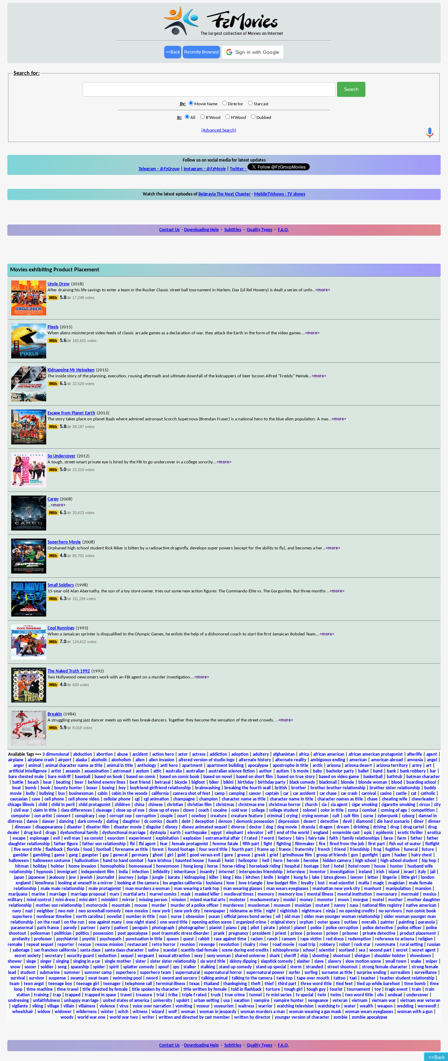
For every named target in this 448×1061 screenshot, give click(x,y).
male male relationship (62, 888)
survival (17, 978)
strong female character (384, 967)
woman (188, 1012)
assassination (96, 771)
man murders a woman (147, 888)
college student (284, 810)
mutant (322, 905)
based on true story (296, 777)
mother (395, 900)
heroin (293, 861)
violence (107, 1006)
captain (272, 793)
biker (214, 782)
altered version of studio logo (206, 760)
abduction (82, 754)
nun (163, 916)
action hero (163, 754)
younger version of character (302, 1017)
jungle (158, 877)
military (15, 900)
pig (243, 928)
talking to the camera (252, 978)
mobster (237, 900)
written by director (252, 1017)
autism (282, 771)
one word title (174, 922)
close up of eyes (164, 810)
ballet (363, 771)
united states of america (126, 1000)
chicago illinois (21, 805)
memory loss (290, 894)
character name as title (244, 799)
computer (20, 816)
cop (102, 816)
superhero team (155, 972)
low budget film (282, 883)
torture (273, 989)
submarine (50, 972)
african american (328, 754)
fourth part (242, 849)
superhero (126, 972)
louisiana (214, 883)
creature (218, 816)
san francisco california (55, 950)
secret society (27, 956)
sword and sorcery (179, 978)
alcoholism (121, 760)
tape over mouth (313, 978)
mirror (128, 900)
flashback (54, 849)
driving (379, 827)
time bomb (415, 984)
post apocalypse (133, 933)
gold (181, 855)
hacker (400, 855)
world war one (91, 1017)
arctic (318, 765)
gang (73, 855)
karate (174, 877)
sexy (198, 956)
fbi (132, 844)
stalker (189, 967)
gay (106, 855)
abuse (122, 754)
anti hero (169, 765)
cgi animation (156, 799)
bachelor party (340, 771)
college (258, 810)
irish (380, 872)
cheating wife (394, 799)
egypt (216, 833)
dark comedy (90, 821)
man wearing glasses (242, 888)
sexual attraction (174, 956)
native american (421, 905)
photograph (163, 928)
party (105, 928)
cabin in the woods (129, 793)
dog (269, 827)
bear (47, 782)
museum (282, 905)
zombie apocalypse (369, 1017)
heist (229, 861)
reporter (65, 944)
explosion (192, 838)
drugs (51, 833)
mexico (429, 894)
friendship (359, 849)
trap (57, 995)
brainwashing (207, 788)
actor (183, 754)
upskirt (183, 1000)
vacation (242, 1000)
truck (215, 995)
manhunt (373, 888)
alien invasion (161, 760)
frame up (266, 849)
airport (64, 760)
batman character (423, 777)
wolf (172, 1012)
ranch (272, 939)
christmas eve (251, 805)
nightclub (289, 911)
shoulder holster (390, 956)
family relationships (360, 838)
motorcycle (96, 905)
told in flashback (246, 989)
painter (387, 922)
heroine (310, 861)
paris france (48, 928)
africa (304, 754)
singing (62, 961)
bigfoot (198, 782)
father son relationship (104, 844)
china (139, 805)
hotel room (359, 866)
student (27, 972)
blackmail (328, 782)
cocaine (220, 810)
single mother (118, 961)
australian (195, 771)
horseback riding (264, 866)
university (162, 1000)
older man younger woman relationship (342, 916)
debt (186, 821)
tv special (304, 995)
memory (266, 894)
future (428, 849)
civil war (21, 810)
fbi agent (147, 844)
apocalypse (258, 765)
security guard (80, 956)
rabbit (204, 939)
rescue (84, 944)
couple (166, 816)
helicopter (248, 861)
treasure (144, 995)
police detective (378, 928)
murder (159, 905)
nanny (339, 905)
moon (343, 900)
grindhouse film (297, 855)
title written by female (205, 989)
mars (114, 894)
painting (406, 922)
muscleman (259, 905)
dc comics (153, 821)
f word (267, 838)
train (416, 989)
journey (126, 877)
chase (372, 799)
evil (56, 838)
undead (395, 995)
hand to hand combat (123, 861)
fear (164, 844)
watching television (295, 1006)
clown (188, 810)
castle (401, 793)
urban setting (206, 1000)
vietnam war (384, 1000)
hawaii (214, 861)
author (265, 771)
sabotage (21, 950)
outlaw (350, 922)
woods (67, 1017)
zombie (341, 1017)
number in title (140, 916)
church (311, 805)
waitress (246, 1006)
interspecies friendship (260, 872)
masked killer (207, 894)
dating (112, 821)
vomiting (183, 1006)
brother (298, 788)
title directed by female (105, 989)
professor (43, 939)
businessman (81, 793)
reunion (187, 944)
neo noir (66, 911)
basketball (373, 777)
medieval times (238, 894)
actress (198, 754)
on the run (74, 922)
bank (391, 771)
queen (173, 939)
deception (204, 821)
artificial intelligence (28, 771)
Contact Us (169, 230)
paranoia (426, 922)
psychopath (110, 939)
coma (353, 810)
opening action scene (212, 922)
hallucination (87, 861)
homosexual (140, 866)
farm (401, 838)
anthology (146, 765)
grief (274, 855)
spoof (163, 967)
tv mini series (279, 995)
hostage (311, 866)
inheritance (185, 872)
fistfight (432, 844)
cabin (102, 793)
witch (123, 1012)
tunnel (255, 995)
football (103, 849)
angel (432, 760)
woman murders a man (262, 1012)
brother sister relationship (395, 788)
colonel (309, 810)
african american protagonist (376, 754)
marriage (57, 894)
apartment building (225, 765)
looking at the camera (138, 883)
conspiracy (84, 816)
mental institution (354, 894)
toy (377, 989)
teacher (368, 978)
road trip (307, 944)
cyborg (408, 816)
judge (143, 877)
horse (212, 866)
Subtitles (232, 230)
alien (140, 760)
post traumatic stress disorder (180, 933)
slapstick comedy (277, 961)
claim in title (45, 810)
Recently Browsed (201, 52)
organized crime (251, 922)
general (120, 855)
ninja (330, 911)
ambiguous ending (327, 760)
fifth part (251, 844)
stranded (314, 967)
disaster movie (128, 827)
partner (88, 928)
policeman (40, 933)
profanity (21, 939)
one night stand (141, 922)
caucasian (19, 799)
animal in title (120, 765)
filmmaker (305, 844)
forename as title (131, 849)
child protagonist (95, 805)
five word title (27, 849)
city (437, 805)
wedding (405, 1006)
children (122, 805)
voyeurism (224, 1006)
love (230, 883)
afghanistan (284, 754)
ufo (380, 995)
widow (43, 1012)
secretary (54, 956)
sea (362, 950)
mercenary (386, 894)
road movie (283, 944)
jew (72, 877)
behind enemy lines (106, 782)
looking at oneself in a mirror (85, 883)
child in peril (63, 805)
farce (388, 838)
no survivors (390, 911)
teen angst (34, 984)
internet (227, 872)
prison (332, 933)
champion (208, 799)
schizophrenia (286, 950)
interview (296, 872)
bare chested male (26, 777)
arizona (334, 765)
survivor (36, 978)
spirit (114, 967)
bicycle (181, 782)
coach (203, 810)
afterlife (414, 754)
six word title (212, 961)
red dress (335, 939)
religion (425, 939)
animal (34, 765)
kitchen (253, 877)
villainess (86, 1006)
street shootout (342, 967)
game (59, 855)
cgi (137, 799)
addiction (218, 754)
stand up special (271, 967)
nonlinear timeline (54, 916)
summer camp (98, 972)
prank (219, 933)
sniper (432, 961)
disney (171, 827)
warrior (265, 1006)
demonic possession (255, 821)
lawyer (356, 877)
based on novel (217, 777)
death (171, 821)
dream (343, 827)
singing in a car (86, 961)
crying (292, 816)
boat (16, 788)
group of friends (331, 855)
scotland (347, 950)
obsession (195, 916)
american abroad (387, 760)
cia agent (339, 805)
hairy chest (421, 855)
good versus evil (205, 855)
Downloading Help (201, 230)
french (324, 849)
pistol (284, 928)
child (42, 805)
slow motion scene (363, 961)
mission (179, 900)
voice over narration (152, 1006)
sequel (127, 956)
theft (255, 984)
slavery (334, 961)
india (123, 872)
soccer (30, 967)
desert (309, 821)
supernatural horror (223, 972)
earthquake (196, 833)
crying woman (315, 816)
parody (70, 928)
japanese (36, 877)
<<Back (173, 52)
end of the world (293, 833)
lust (321, 883)
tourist (336, 989)
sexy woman (219, 956)
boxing (108, 788)
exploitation (167, 838)
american (358, 760)
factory (285, 838)
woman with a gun (415, 1012)
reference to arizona (394, 939)
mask (185, 894)
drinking (361, 827)
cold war (239, 810)
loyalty (307, 883)
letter (373, 877)
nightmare (312, 911)
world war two (124, 1017)
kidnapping (194, 877)
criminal (274, 816)
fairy (300, 838)
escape (19, 838)
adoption (239, 754)
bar (433, 771)
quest (188, 939)
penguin (140, 928)
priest (280, 933)
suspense (57, 978)
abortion (104, 754)
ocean (214, 916)
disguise (153, 827)
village (53, 1006)
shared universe (250, 956)
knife (268, 877)
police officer (409, 928)
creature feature (247, 816)
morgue (360, 900)
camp (220, 793)
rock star (362, 944)
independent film (97, 872)
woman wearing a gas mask (315, 1012)
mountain (121, 905)
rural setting (411, 944)
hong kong (193, 866)
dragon (325, 827)
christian (175, 805)
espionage (39, 838)
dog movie (287, 827)
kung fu (301, 877)
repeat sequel (40, 944)
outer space (328, 922)
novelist (114, 916)
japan (19, 877)
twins (335, 995)
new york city (187, 911)
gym (386, 855)
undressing (18, 1000)
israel (409, 872)
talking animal (214, 978)
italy (422, 872)
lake (316, 877)
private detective (379, 933)
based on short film (254, 777)
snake (416, 961)
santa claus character (124, 950)
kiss (238, 877)
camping (237, 793)
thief (269, 984)
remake (15, 944)
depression (288, 821)
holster (57, 866)
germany (140, 855)
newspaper (214, 911)
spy (176, 967)
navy (16, 911)
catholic (428, 793)
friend (340, 849)
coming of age (394, 810)
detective (329, 821)
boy (122, 788)
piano (231, 928)
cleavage (104, 810)
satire (153, 950)
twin (321, 995)
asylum (142, 771)
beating (63, 782)
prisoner (350, 933)
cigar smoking (364, 805)
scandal (170, 950)
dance (32, 821)
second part (380, 950)
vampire (262, 1000)
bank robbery (413, 771)
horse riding (233, 866)
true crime (235, 995)
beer (79, 782)
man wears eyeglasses (287, 888)
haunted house (189, 861)
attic (157, 771)
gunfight (370, 855)
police (316, 928)
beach (33, 782)
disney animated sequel (204, 827)
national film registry (382, 905)
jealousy (57, 877)
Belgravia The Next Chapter (224, 194)
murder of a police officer (194, 905)
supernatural (187, 972)
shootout (341, 956)
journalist (105, 877)
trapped (72, 995)
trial (160, 995)
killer (214, 877)
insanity (207, 872)
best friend (140, 782)
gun (354, 855)
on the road (48, 922)
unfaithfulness (46, 1000)
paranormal (22, 928)
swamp (77, 978)
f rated (250, 838)
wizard (158, 1012)
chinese (155, 805)
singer (46, 961)
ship (304, 956)
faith (333, 838)
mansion (423, 888)
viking (37, 1006)
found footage (181, 849)
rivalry (249, 944)
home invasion (82, 866)
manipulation (398, 888)
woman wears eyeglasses (369, 1012)
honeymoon (167, 866)
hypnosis (44, 872)
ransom (289, 939)
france (285, 849)
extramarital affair (222, 838)
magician (396, 883)
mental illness (320, 894)
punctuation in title (144, 939)
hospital (292, 866)
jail (432, 872)
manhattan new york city (336, 888)
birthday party (271, 782)
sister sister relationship (173, 961)
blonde (347, 782)
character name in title (291, 799)
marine (38, 894)
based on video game (339, 777)
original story (283, 922)
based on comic (140, 777)
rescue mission (109, 944)
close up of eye (130, 810)
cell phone (54, 799)
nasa (354, 905)
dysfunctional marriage (124, 833)
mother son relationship (59, 905)
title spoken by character (155, 989)
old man (292, 916)
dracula (308, 827)
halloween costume (51, 861)
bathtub (394, 777)
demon (225, 821)
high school (365, 861)
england (320, 833)
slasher (303, 961)
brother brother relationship (337, 788)
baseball (82, 777)
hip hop (429, 861)
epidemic (384, 833)
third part (287, 984)
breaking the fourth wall (247, 788)
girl (170, 855)
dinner (434, 821)
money (306, 900)
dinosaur (23, 827)
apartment (192, 765)
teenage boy (60, 984)
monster (325, 900)
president (261, 933)
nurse (176, 916)
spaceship (80, 967)
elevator (255, 833)
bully (30, 793)
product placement (418, 933)
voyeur (203, 1006)
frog (377, 849)
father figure (66, 844)
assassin (72, 771)
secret (402, 950)
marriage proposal (88, 894)
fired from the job (347, 844)
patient (121, 928)
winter (107, 1012)
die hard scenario (393, 821)
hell (265, 861)
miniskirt (109, 900)
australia (174, 771)
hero (277, 861)
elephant (234, 833)
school (309, 950)
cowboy (198, 816)
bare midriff (59, 777)
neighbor (45, 911)
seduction (107, 956)
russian (433, 944)
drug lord (32, 833)
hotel (339, 866)
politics (82, 933)
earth (175, 833)
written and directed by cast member (194, 1017)
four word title (213, 849)
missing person (153, 900)
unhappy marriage (81, 1000)
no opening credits (356, 911)
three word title (316, 984)
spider (99, 967)
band (378, 771)
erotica (434, 833)
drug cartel (413, 827)
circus (424, 805)
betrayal (162, 782)
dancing (66, 821)
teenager (112, 984)
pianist (215, 928)
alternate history (255, 760)
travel (126, 995)
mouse (140, 905)
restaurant (137, 944)
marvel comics (162, 894)
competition (423, 810)
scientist (327, 950)
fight (268, 844)
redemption (359, 939)
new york (161, 911)
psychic (89, 939)
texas (194, 984)
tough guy (316, 989)
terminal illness (170, 984)
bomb (30, 788)
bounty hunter (68, 788)
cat (413, 793)
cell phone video (83, 799)
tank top (284, 978)
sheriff (290, 956)
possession (103, 933)
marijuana (17, 894)
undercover (417, 995)
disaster (74, 827)
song (62, 967)
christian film (199, 805)
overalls (369, 922)
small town (395, 961)
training (41, 995)
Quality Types (259, 230)
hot (326, 866)
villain (68, 1006)
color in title (332, 810)
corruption (146, 816)
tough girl (293, 989)
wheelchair (22, 1012)
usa (226, 1000)
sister (140, 961)
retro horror (164, 944)
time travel (67, 989)
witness (140, 1012)
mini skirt (88, 900)
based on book (108, 777)
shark (275, 956)
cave (36, 799)
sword (152, 978)
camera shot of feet (191, 793)
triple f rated (194, 995)
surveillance (425, 972)
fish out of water (405, 844)
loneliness (44, 883)
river (263, 944)
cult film (351, 816)
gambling (41, 855)
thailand (211, 984)
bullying (46, 793)
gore (228, 855)
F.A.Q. (283, 230)
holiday (40, 866)
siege (31, 961)
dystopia (158, 833)
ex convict (93, 838)
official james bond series (248, 916)
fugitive (392, 849)
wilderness (86, 1012)
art (429, 765)
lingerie (390, 877)
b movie (301, 771)
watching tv (329, 1006)
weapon (385, 1006)
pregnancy (238, 933)
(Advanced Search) (218, 130)
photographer (191, 928)
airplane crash (41, 760)
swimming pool (127, 978)
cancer (255, 793)
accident (140, 754)
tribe (173, 995)
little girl (409, 877)
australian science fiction (232, 771)
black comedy (302, 782)
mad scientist (341, 883)
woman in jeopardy (218, 1012)
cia (324, 805)
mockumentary (264, 900)
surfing (310, 972)
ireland (365, 872)
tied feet (344, 984)
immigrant (67, 872)
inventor (317, 872)
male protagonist (105, 888)
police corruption (342, 928)
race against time (230, 939)
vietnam (360, 1000)
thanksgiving (235, 984)
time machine (40, 989)
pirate (269, 928)
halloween (19, 861)
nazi (29, 911)
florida (73, 849)
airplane (15, 760)
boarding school (421, 782)
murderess (233, 905)
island (393, 872)
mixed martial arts (207, 900)
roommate (385, 944)
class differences (76, 810)
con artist (43, 816)
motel (378, 900)
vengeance (318, 1000)
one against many (105, 922)
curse (368, 816)
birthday (246, 782)
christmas (225, 805)
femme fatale (225, 844)
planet (300, 928)
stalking (208, 967)
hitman (22, 866)
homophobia (112, 866)
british (281, 788)
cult (336, 816)
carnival (369, 793)
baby (317, 771)
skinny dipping (243, 961)
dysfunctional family (79, 833)
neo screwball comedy (99, 911)
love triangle (250, 883)
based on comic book (179, 777)
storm (296, 967)
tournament (358, 989)
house (380, 866)
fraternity (304, 849)
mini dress (65, 900)
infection (140, 872)
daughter (131, 821)
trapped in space (100, 995)
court (182, 816)
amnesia (415, 760)
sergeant (146, 956)
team (14, 984)
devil (347, 821)
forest (158, 849)
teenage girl (87, 984)
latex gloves (335, 877)
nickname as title (246, 911)
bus (61, 793)
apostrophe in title (290, 765)
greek (259, 855)
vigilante (20, 1006)
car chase (328, 793)
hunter (396, 866)
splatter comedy (138, 967)
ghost (158, 855)
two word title (359, 995)
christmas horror (285, 805)
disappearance (49, 827)
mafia (363, 883)
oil (278, 916)
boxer (92, 788)
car (286, 793)
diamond (364, 821)
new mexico (136, 911)
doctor (255, 827)
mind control (39, 900)
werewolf (427, 1006)
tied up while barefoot (378, 984)
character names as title (340, 799)
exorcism (116, 838)
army (417, 765)
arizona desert (358, 765)
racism (257, 939)
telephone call (138, 984)
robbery (327, 944)
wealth (366, 1006)
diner (419, 821)
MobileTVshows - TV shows (279, 194)
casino (386, 793)
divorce (238, 827)
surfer (294, 972)
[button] (253, 52)
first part (376, 844)
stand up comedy (235, 967)
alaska (81, 760)
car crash (349, 793)
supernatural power (265, 972)
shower (15, 961)
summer (72, 972)
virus (123, 1006)
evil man (72, 838)
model (289, 900)
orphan (306, 922)
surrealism (400, 972)
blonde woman (372, 782)
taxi (353, 978)
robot (344, 944)
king (227, 877)
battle (17, 782)
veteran (340, 1000)
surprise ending (371, 972)
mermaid (410, 894)
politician (62, 933)
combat (369, 810)
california (160, 793)
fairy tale (316, 838)
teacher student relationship (407, 978)
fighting (283, 844)
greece (243, 855)
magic (378, 883)
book (45, 788)
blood (396, 782)
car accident (304, 793)
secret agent (424, 950)
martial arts (134, 894)
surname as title (337, 972)
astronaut (122, 771)
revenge (207, 944)
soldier (47, 967)
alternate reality (290, 760)
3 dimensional (55, 754)
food (87, 849)
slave (319, 961)
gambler (21, 855)
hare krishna (159, 861)
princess (314, 933)
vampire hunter (289, 1000)
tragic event (396, 989)
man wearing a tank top (196, 888)
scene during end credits (245, 950)
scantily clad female (199, 950)
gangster (90, 855)
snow (15, 967)
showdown (420, 956)
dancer (48, 821)
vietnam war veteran (420, 1000)
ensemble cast (346, 833)
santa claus (90, 950)
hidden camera (337, 861)
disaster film (98, 827)
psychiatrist (67, 939)
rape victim (311, 939)
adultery (261, 754)
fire (322, 844)
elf (270, 833)
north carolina (89, 916)
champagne (184, 799)
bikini (228, 782)
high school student (399, 861)
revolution (229, 944)
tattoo (339, 978)
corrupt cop (121, 816)
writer (148, 1017)
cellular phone (117, 799)
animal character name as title (74, 765)
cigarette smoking (398, 805)
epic (368, 833)
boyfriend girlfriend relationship (160, 788)
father (416, 838)
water (350, 1006)
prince (296, 933)
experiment (140, 838)
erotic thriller (410, 833)
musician (303, 905)
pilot (255, 928)
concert (63, 816)
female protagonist (190, 844)
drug (394, 827)
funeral (411, 849)
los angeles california (182, 883)
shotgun (362, 956)
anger (18, 765)
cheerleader (423, 799)
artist (56, 771)
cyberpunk (388, 816)
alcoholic (99, 760)
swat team (98, 978)
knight (283, 877)
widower (63, 1012)
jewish (86, 877)
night (271, 911)
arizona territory (392, 765)
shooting (320, 956)
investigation (342, 872)
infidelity (161, 872)
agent (431, 754)
